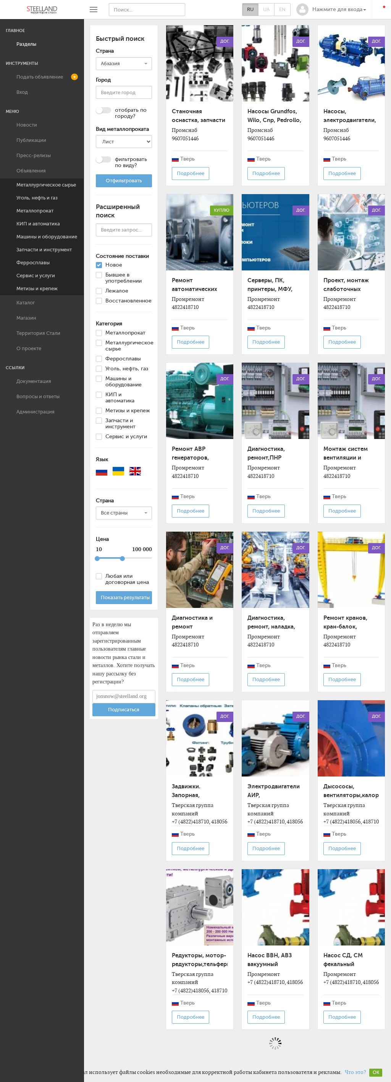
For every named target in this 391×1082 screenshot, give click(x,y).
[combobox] (124, 63)
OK (376, 1072)
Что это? (355, 1072)
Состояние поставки (122, 256)
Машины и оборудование (46, 237)
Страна (105, 51)
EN (282, 9)
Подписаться (123, 709)
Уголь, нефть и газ (37, 198)
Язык (102, 459)
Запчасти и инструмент (44, 249)
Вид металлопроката (122, 129)
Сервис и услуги (35, 275)
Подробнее (190, 173)
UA (266, 9)
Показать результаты (125, 597)
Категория (109, 323)
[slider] (97, 558)
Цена (102, 539)
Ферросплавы (33, 262)
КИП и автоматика (38, 224)
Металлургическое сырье (46, 185)
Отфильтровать (124, 180)
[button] (331, 9)
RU (250, 9)
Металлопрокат (34, 211)
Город (103, 80)
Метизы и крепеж (37, 288)
